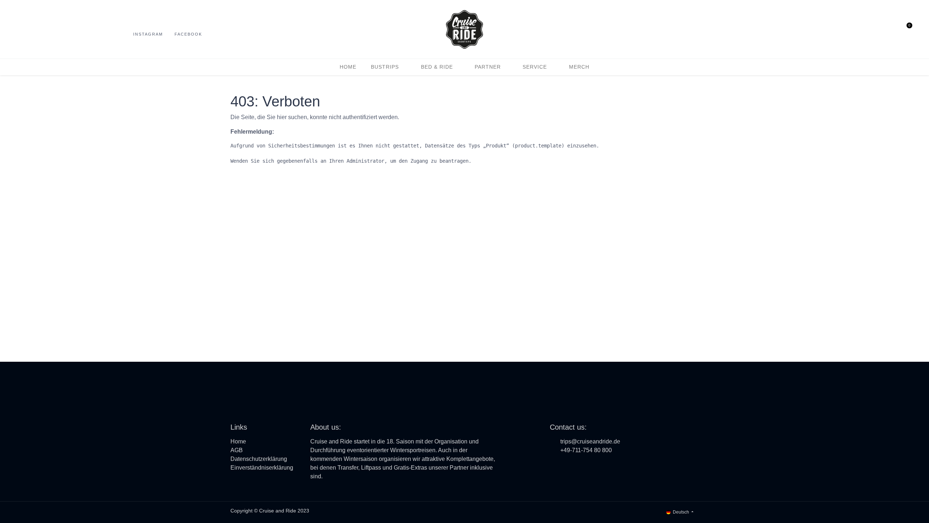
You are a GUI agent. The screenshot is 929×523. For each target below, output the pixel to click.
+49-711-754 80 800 (586, 450)
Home (238, 441)
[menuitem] (348, 67)
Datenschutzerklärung (258, 459)
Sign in (891, 29)
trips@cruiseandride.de (590, 441)
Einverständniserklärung (261, 468)
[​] (554, 466)
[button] (877, 29)
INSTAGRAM (148, 34)
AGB (236, 450)
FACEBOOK (188, 34)
